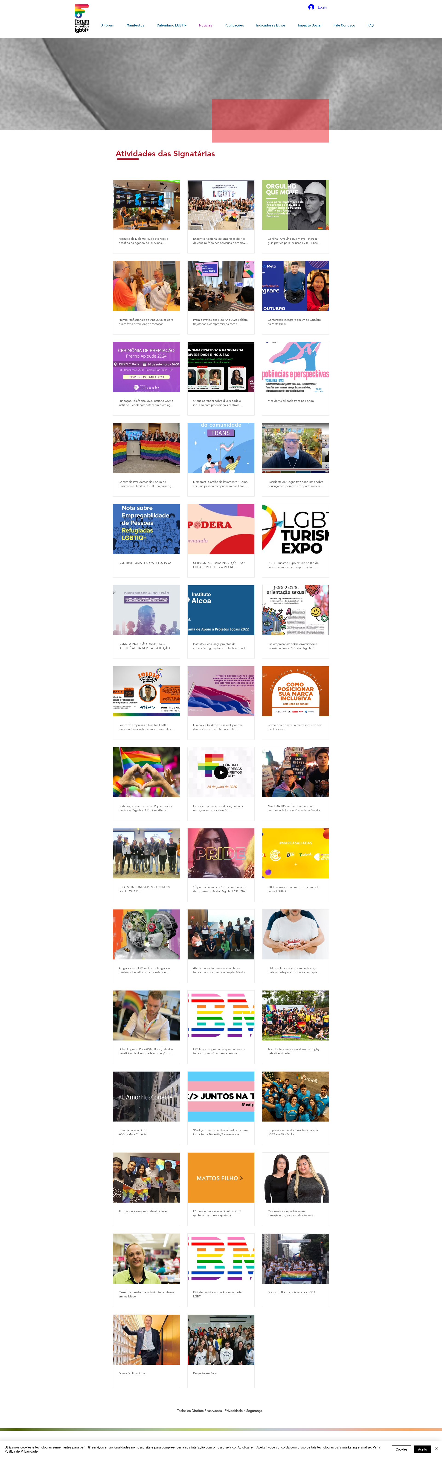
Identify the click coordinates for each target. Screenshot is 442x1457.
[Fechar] (436, 1449)
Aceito (422, 1449)
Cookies (401, 1449)
